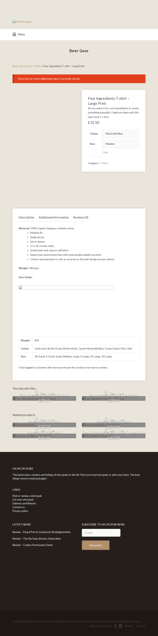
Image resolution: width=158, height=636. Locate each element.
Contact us (19, 507)
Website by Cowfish (101, 625)
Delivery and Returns (24, 503)
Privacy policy (20, 510)
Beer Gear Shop (21, 66)
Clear (105, 152)
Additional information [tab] (54, 217)
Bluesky (129, 625)
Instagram (120, 626)
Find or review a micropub (27, 495)
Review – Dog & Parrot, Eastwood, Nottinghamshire (42, 532)
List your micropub (23, 499)
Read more (47, 393)
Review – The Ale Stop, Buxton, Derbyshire (37, 538)
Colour (94, 133)
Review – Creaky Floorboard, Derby (33, 544)
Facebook (115, 626)
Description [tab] (26, 217)
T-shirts (36, 66)
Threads (140, 625)
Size (92, 143)
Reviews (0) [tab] (80, 217)
